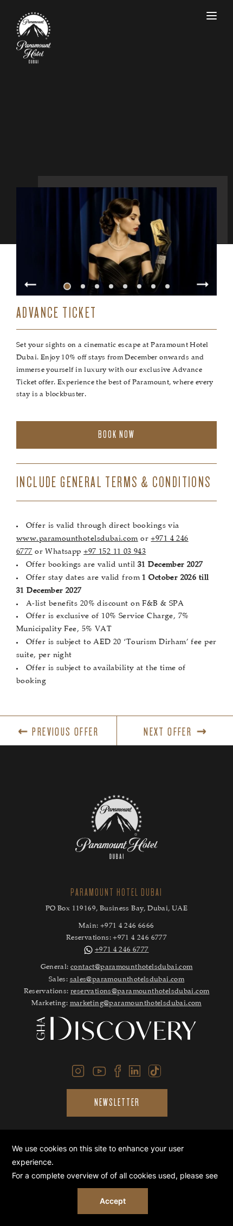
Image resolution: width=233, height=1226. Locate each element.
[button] (67, 286)
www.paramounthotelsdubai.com (77, 539)
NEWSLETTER (117, 1102)
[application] (116, 1178)
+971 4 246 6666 (127, 926)
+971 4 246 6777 (140, 938)
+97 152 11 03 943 (114, 552)
